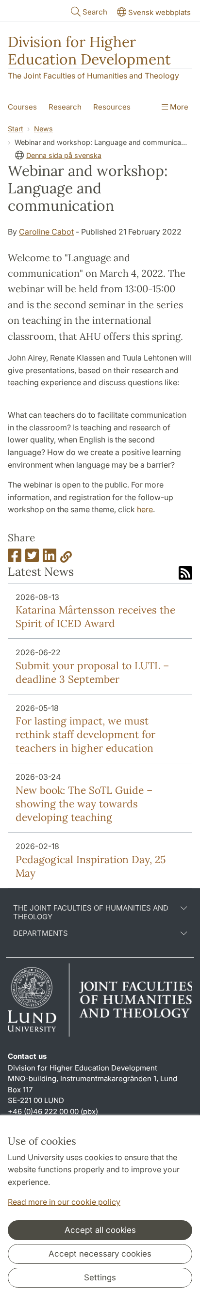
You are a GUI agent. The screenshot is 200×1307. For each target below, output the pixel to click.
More (178, 106)
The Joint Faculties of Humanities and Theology (93, 75)
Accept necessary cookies (100, 1254)
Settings (100, 1277)
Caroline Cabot (46, 231)
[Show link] (66, 558)
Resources (112, 106)
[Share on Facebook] (14, 558)
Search (95, 11)
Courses (22, 106)
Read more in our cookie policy (64, 1202)
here (145, 509)
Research (65, 106)
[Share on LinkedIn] (49, 558)
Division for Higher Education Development (89, 50)
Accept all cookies (100, 1230)
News (43, 129)
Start (15, 129)
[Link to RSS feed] (185, 574)
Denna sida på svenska (63, 155)
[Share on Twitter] (32, 558)
